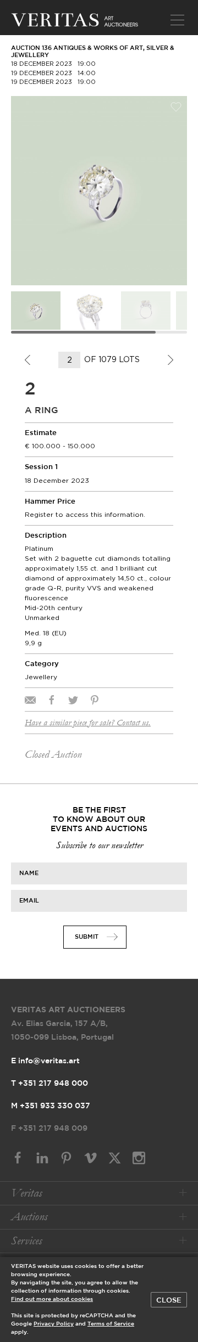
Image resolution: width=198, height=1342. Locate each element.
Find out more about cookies (52, 1299)
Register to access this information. (85, 514)
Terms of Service (110, 1324)
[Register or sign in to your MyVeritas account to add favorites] (176, 107)
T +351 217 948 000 (49, 1083)
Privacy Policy (54, 1324)
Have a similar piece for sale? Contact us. (88, 723)
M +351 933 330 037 (50, 1106)
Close (169, 1300)
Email (29, 901)
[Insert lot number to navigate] (70, 360)
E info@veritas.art (45, 1061)
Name (28, 873)
